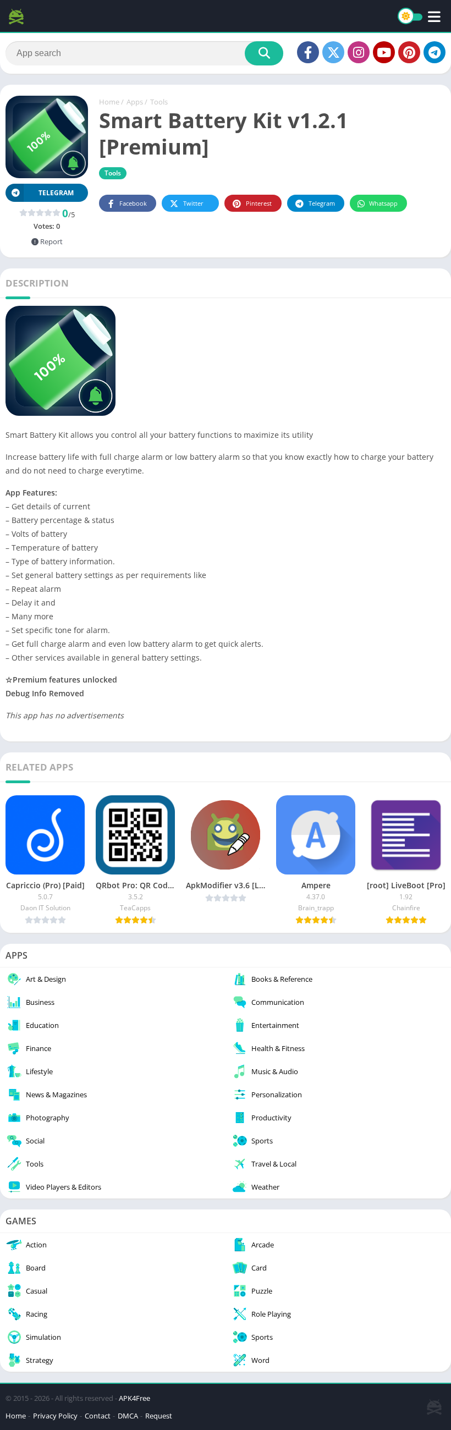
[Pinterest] (409, 52)
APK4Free (134, 1398)
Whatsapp (383, 203)
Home (109, 102)
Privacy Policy (55, 1416)
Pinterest (259, 203)
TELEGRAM (56, 192)
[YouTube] (384, 52)
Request (158, 1416)
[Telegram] (435, 52)
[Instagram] (359, 52)
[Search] (264, 53)
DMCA (128, 1416)
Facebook (133, 203)
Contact (98, 1416)
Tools (159, 102)
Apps (135, 102)
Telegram (322, 203)
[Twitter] (333, 52)
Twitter (193, 203)
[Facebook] (308, 52)
